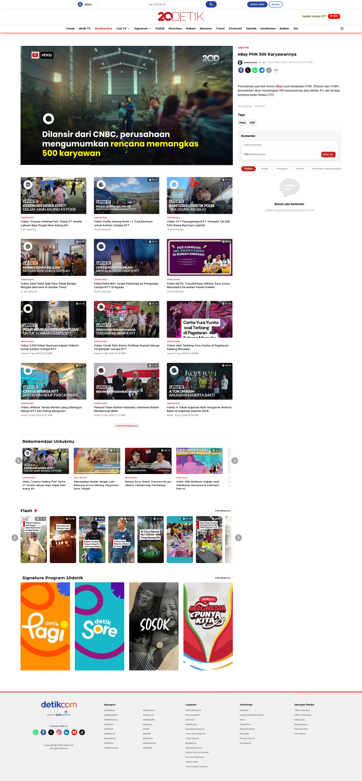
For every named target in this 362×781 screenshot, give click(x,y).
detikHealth (149, 719)
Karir (242, 719)
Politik (160, 28)
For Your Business (195, 757)
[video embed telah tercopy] (276, 70)
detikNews (109, 710)
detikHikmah (149, 743)
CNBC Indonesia (302, 715)
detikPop (148, 747)
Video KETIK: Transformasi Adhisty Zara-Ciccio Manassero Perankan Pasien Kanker (198, 285)
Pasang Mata (192, 715)
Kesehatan (268, 28)
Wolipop (147, 724)
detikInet (108, 724)
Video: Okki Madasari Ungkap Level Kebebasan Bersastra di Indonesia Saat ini (197, 485)
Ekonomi (206, 28)
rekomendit (192, 761)
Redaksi (244, 710)
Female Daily (301, 729)
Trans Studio (192, 738)
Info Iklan (244, 733)
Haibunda (299, 719)
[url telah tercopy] (269, 70)
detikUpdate (103, 28)
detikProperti (111, 747)
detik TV (84, 28)
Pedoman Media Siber (252, 715)
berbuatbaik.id (193, 710)
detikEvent (191, 724)
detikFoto (148, 738)
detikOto (109, 743)
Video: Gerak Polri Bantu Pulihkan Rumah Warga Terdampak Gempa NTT (126, 347)
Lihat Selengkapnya (126, 425)
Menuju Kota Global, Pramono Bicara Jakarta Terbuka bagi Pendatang (148, 483)
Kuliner (284, 28)
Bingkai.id (191, 743)
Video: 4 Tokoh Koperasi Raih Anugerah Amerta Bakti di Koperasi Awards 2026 (199, 409)
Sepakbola (110, 738)
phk (252, 122)
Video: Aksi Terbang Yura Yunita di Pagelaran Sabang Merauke (198, 347)
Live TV (122, 28)
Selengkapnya (223, 510)
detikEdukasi (111, 715)
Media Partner (247, 729)
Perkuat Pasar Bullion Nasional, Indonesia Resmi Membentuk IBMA (126, 409)
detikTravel (149, 710)
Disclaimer (245, 743)
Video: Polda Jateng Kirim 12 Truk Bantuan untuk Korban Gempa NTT (123, 223)
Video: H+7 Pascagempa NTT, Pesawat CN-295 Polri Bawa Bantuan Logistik (198, 223)
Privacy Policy (247, 738)
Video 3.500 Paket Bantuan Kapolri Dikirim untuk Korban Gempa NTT (50, 347)
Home (70, 28)
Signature (141, 28)
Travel (220, 28)
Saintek (251, 28)
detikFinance (111, 719)
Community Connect (196, 766)
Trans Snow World (195, 733)
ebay (242, 122)
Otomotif (235, 28)
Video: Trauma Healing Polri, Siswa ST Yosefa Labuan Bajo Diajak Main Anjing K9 (51, 223)
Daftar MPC (257, 4)
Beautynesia (300, 724)
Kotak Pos (245, 724)
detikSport (109, 733)
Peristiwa (175, 28)
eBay (279, 86)
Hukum (191, 28)
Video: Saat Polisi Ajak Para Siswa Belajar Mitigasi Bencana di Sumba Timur (49, 285)
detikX (146, 729)
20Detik (147, 733)
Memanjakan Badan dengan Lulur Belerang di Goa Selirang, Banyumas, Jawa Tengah (96, 485)
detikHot (108, 729)
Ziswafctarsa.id (194, 747)
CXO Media (300, 733)
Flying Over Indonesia (197, 752)
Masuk (276, 4)
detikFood (148, 715)
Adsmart (190, 719)
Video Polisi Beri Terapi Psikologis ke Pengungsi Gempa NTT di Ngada (126, 285)
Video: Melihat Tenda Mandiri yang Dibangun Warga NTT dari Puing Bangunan (51, 409)
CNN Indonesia (302, 710)
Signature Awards (195, 729)
